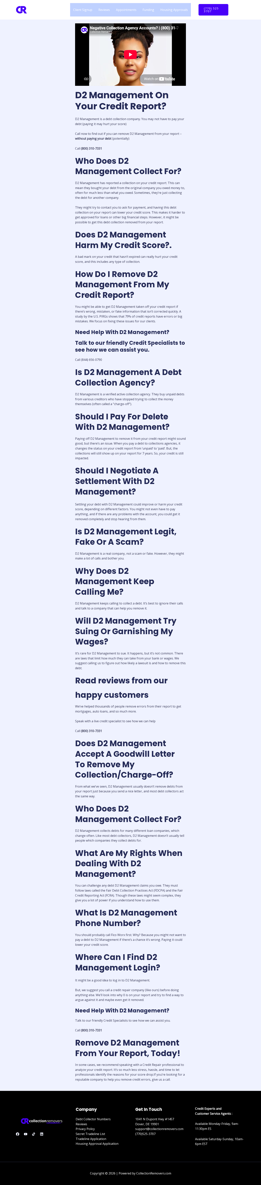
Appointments (126, 10)
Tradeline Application (91, 1139)
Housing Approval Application (97, 1144)
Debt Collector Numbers (93, 1119)
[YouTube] (235, 12)
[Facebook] (234, 7)
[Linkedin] (41, 1134)
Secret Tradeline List (90, 1134)
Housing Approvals (174, 10)
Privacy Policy (85, 1129)
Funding (148, 10)
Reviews (104, 10)
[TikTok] (33, 1134)
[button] (213, 10)
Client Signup (82, 10)
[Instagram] (239, 7)
